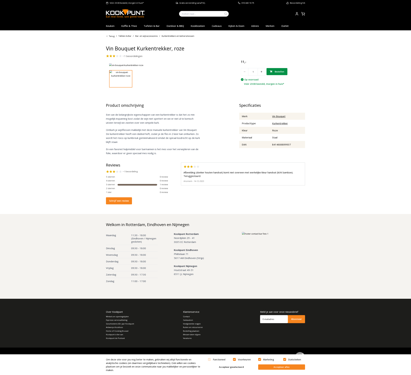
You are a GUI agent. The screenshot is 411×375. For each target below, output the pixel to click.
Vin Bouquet (278, 116)
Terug (111, 36)
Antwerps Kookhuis (114, 327)
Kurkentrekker (280, 123)
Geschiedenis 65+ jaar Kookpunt (120, 324)
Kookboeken (198, 25)
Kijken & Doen (236, 25)
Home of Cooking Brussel (117, 331)
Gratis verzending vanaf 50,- (192, 3)
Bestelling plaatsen (191, 331)
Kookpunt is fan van (114, 334)
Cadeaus (217, 25)
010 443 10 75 (247, 3)
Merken (270, 25)
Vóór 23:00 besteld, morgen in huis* (127, 3)
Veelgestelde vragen (192, 324)
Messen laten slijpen (192, 334)
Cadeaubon (188, 320)
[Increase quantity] (261, 71)
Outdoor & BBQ (175, 25)
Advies (255, 25)
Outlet (285, 25)
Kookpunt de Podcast (115, 338)
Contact (186, 316)
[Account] (297, 14)
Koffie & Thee (129, 25)
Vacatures (187, 338)
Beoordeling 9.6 (297, 3)
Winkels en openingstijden (117, 316)
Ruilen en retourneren (193, 327)
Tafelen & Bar (152, 25)
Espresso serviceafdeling (116, 320)
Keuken (110, 25)
